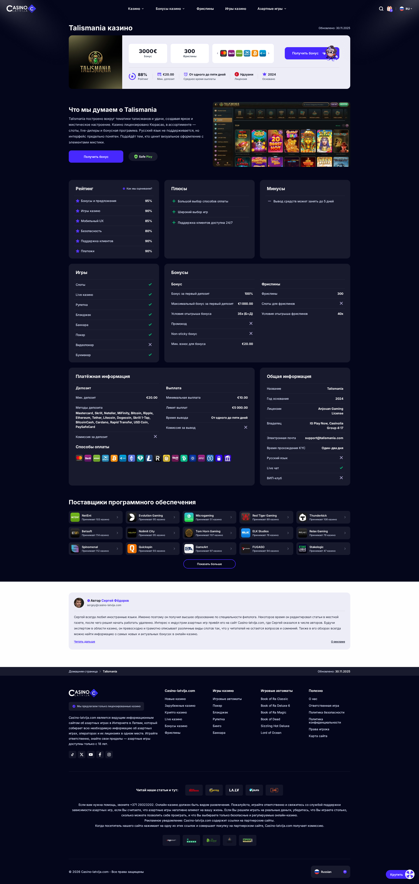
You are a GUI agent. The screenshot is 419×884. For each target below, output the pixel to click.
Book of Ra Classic (274, 698)
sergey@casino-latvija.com (104, 605)
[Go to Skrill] (231, 53)
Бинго (217, 725)
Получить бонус (305, 53)
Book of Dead (270, 719)
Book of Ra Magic (273, 712)
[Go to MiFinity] (247, 53)
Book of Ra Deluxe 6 (275, 705)
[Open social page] (72, 754)
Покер (217, 705)
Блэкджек (220, 712)
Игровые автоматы (227, 698)
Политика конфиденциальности (325, 720)
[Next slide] (268, 53)
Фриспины (205, 9)
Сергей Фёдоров (115, 600)
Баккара (219, 732)
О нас (313, 698)
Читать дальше (84, 641)
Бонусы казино (168, 9)
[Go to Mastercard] (223, 53)
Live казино (173, 719)
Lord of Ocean (271, 732)
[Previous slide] (217, 53)
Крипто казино (176, 712)
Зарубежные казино (180, 705)
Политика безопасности (326, 712)
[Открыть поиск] (381, 9)
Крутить (396, 874)
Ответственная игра (324, 705)
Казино (134, 9)
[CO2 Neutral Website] (211, 840)
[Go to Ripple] (262, 53)
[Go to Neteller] (239, 53)
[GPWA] (247, 840)
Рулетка (219, 719)
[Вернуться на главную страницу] (21, 8)
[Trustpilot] (191, 840)
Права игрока (319, 729)
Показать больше (209, 564)
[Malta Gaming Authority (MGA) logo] (171, 840)
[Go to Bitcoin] (255, 53)
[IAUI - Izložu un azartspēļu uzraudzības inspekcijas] (229, 840)
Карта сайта (318, 736)
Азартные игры (270, 9)
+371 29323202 (142, 804)
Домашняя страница (83, 671)
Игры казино (235, 9)
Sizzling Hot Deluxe (275, 725)
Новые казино (175, 698)
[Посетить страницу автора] (79, 603)
